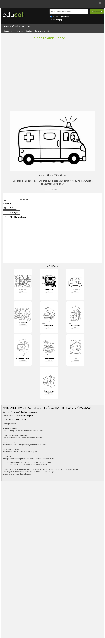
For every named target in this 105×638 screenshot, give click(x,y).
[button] (15, 217)
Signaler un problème (43, 31)
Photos (66, 16)
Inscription (19, 31)
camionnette (49, 358)
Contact (29, 31)
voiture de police (22, 358)
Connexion (8, 31)
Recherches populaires (58, 19)
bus (75, 358)
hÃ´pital (30, 415)
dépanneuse (75, 325)
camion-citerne (49, 325)
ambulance (27, 26)
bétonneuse (49, 391)
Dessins (55, 16)
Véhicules (16, 26)
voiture (23, 415)
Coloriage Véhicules (19, 412)
